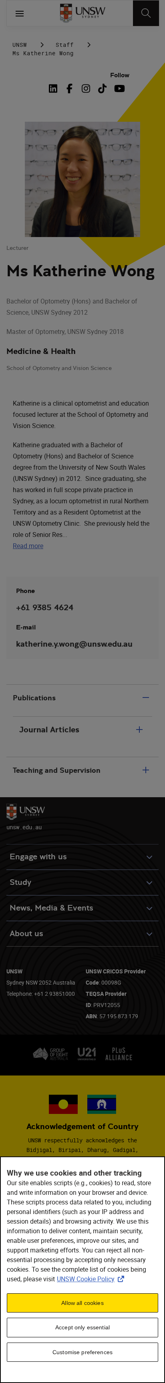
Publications (34, 698)
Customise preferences (82, 1352)
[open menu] (19, 13)
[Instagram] (85, 88)
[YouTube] (118, 88)
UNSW (19, 44)
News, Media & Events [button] (51, 908)
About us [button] (26, 933)
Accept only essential (82, 1327)
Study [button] (20, 882)
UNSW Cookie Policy (92, 1278)
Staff (65, 44)
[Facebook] (69, 88)
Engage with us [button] (38, 856)
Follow (119, 75)
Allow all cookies (82, 1303)
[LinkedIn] (54, 88)
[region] (82, 1269)
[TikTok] (102, 88)
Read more (28, 545)
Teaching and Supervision (57, 770)
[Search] (146, 13)
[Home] (82, 13)
